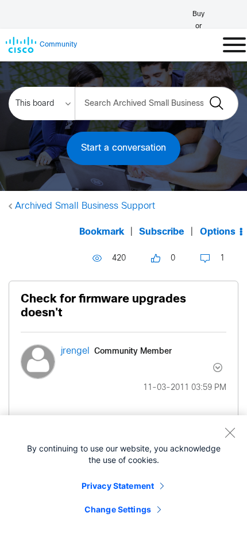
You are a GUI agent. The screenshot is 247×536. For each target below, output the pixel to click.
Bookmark (101, 232)
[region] (123, 475)
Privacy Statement (118, 486)
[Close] (230, 432)
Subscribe (161, 232)
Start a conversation (123, 148)
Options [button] (218, 232)
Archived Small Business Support (85, 206)
